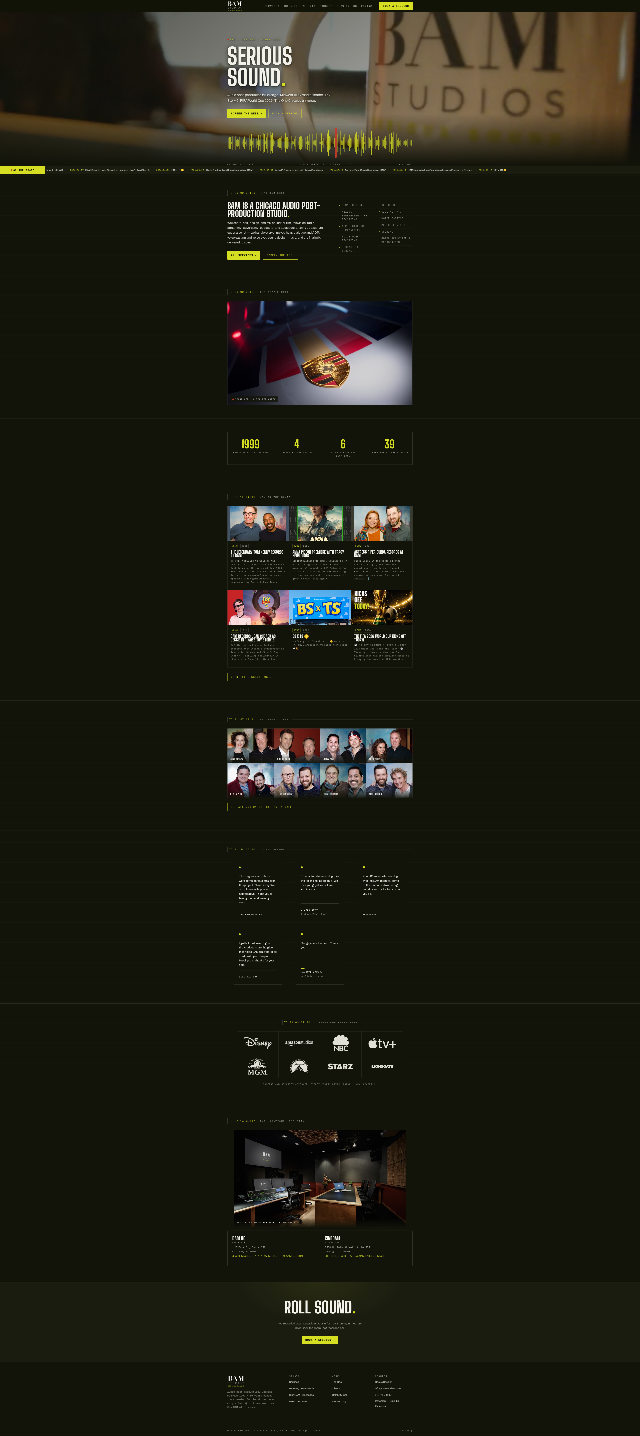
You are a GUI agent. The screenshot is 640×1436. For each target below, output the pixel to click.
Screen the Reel (246, 113)
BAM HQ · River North (301, 1388)
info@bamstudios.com (388, 1388)
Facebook (380, 1406)
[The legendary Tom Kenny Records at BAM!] (258, 523)
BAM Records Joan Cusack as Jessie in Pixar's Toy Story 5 (253, 638)
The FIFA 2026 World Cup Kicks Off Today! (380, 638)
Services (272, 6)
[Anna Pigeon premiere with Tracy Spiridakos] (320, 523)
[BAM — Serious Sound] (234, 6)
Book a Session (396, 6)
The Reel (291, 6)
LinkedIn (394, 1401)
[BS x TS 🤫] (320, 607)
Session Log (347, 6)
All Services (243, 255)
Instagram (380, 1401)
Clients (308, 6)
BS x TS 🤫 (300, 636)
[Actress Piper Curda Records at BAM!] (381, 523)
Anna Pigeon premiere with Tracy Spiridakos (318, 554)
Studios (326, 6)
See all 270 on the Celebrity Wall (263, 807)
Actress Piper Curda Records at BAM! (379, 554)
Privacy (407, 1430)
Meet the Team (298, 1401)
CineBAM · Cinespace (301, 1395)
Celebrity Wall (339, 1395)
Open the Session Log (251, 676)
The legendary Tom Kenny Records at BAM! (257, 554)
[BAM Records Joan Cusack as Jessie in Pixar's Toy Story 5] (258, 607)
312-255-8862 (383, 1395)
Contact (367, 6)
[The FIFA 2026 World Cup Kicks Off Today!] (381, 607)
